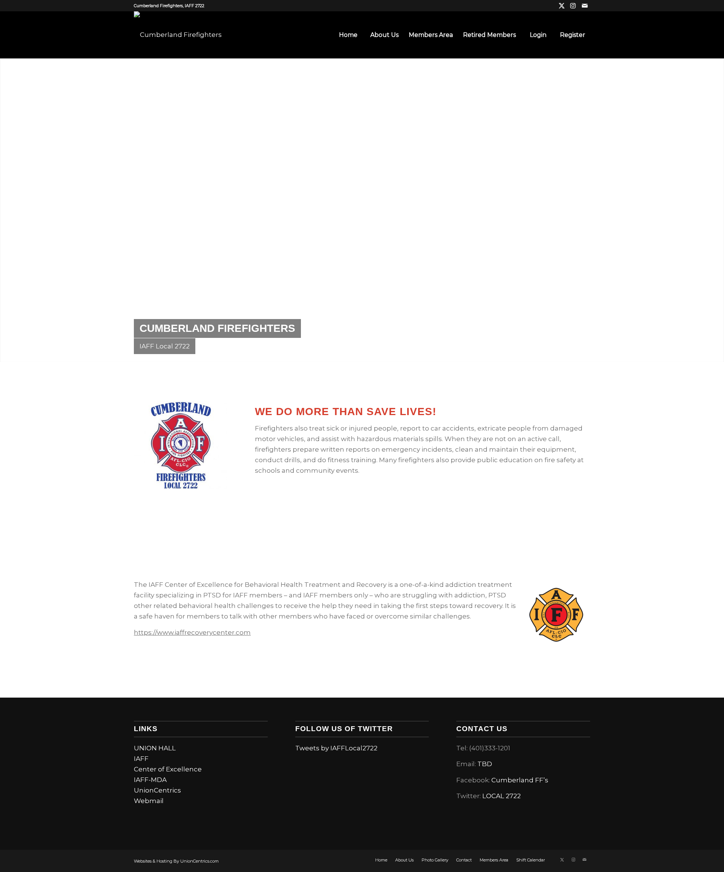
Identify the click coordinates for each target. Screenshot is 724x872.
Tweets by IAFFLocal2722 (336, 748)
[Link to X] (561, 5)
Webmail (149, 801)
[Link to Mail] (584, 5)
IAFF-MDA (150, 779)
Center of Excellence (168, 769)
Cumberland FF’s (519, 780)
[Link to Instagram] (573, 5)
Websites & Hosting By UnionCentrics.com (176, 861)
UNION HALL (155, 748)
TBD (484, 764)
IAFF (141, 758)
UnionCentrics (157, 790)
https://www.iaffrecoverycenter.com (192, 632)
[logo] (178, 34)
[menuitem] (348, 34)
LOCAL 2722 (501, 796)
